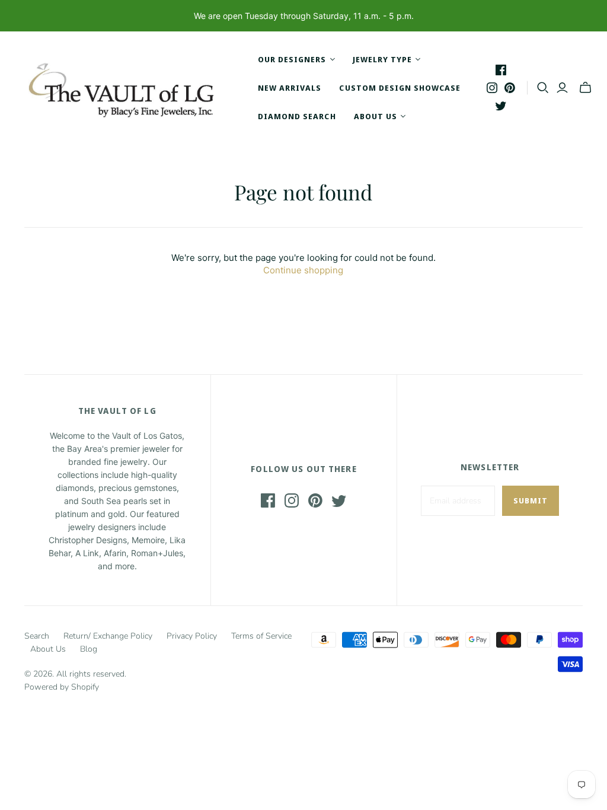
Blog (88, 649)
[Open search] (543, 88)
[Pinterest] (509, 87)
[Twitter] (501, 105)
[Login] (562, 87)
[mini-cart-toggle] (585, 87)
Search (36, 636)
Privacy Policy (192, 636)
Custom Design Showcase (400, 87)
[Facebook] (501, 70)
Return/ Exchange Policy (107, 636)
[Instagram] (492, 87)
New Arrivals (289, 87)
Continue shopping (303, 270)
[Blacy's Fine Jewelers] (127, 87)
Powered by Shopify (61, 687)
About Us (48, 649)
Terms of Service (261, 636)
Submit (530, 500)
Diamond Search (297, 116)
